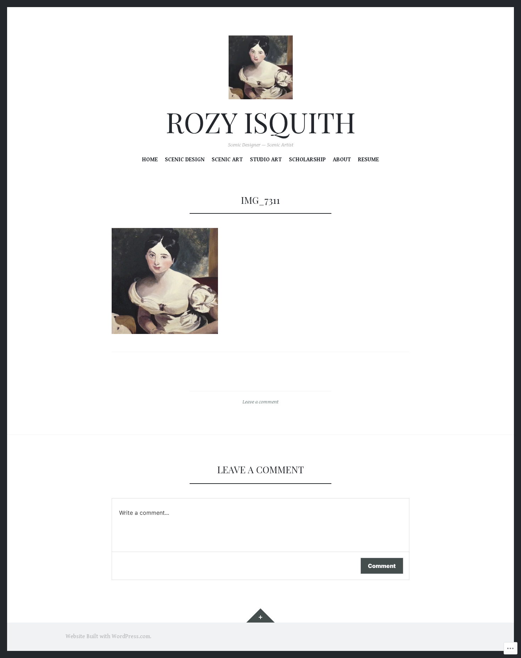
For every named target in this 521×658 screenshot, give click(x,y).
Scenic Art (227, 159)
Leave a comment (260, 401)
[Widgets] (260, 615)
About (342, 159)
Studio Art (266, 159)
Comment (382, 565)
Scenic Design (185, 159)
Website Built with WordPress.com (108, 636)
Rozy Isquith (260, 121)
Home (150, 159)
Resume (368, 159)
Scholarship (307, 159)
